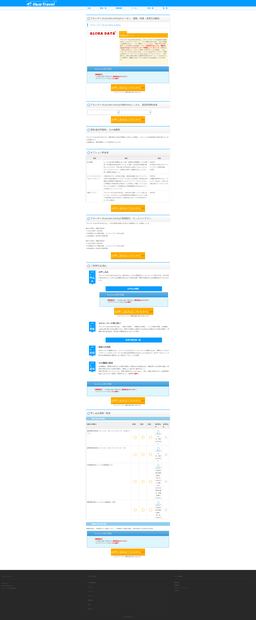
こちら (118, 172)
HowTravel (5, 583)
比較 (89, 8)
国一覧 (165, 8)
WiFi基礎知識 (92, 582)
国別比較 (90, 600)
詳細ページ (91, 609)
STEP (92, 326)
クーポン (134, 8)
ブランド (90, 587)
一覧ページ (91, 596)
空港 (89, 604)
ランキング (91, 591)
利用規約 (176, 585)
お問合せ (176, 590)
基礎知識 (119, 8)
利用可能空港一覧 (133, 340)
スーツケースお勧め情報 (9, 588)
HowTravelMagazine (7, 585)
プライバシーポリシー (180, 588)
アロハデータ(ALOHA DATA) (105, 25)
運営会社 (176, 582)
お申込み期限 (133, 289)
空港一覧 (150, 8)
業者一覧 (103, 8)
